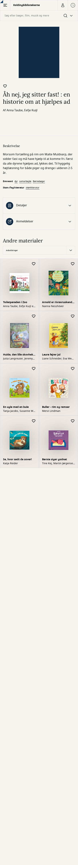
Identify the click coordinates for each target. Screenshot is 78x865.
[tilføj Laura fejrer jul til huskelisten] (73, 316)
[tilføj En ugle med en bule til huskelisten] (34, 368)
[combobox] (39, 15)
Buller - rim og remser (56, 407)
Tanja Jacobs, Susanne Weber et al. (19, 411)
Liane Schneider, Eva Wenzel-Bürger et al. (58, 358)
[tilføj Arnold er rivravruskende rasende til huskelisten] (73, 264)
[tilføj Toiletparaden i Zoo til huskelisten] (34, 264)
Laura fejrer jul (51, 355)
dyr (16, 181)
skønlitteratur (32, 187)
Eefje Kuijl (30, 110)
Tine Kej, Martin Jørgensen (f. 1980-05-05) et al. (58, 463)
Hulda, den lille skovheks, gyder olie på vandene (19, 355)
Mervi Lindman (51, 411)
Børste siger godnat (54, 459)
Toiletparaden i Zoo (15, 302)
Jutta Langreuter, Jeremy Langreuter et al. (18, 358)
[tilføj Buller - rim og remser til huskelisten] (73, 368)
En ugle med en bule (16, 407)
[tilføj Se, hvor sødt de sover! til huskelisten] (34, 421)
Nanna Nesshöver (53, 306)
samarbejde (25, 181)
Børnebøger (39, 181)
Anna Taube (15, 110)
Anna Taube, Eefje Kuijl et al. (18, 306)
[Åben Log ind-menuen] (63, 5)
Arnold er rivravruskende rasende (58, 302)
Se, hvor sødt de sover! (17, 459)
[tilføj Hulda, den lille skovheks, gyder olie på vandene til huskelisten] (34, 316)
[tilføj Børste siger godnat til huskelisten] (73, 421)
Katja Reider (10, 463)
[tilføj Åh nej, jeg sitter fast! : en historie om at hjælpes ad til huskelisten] (5, 86)
